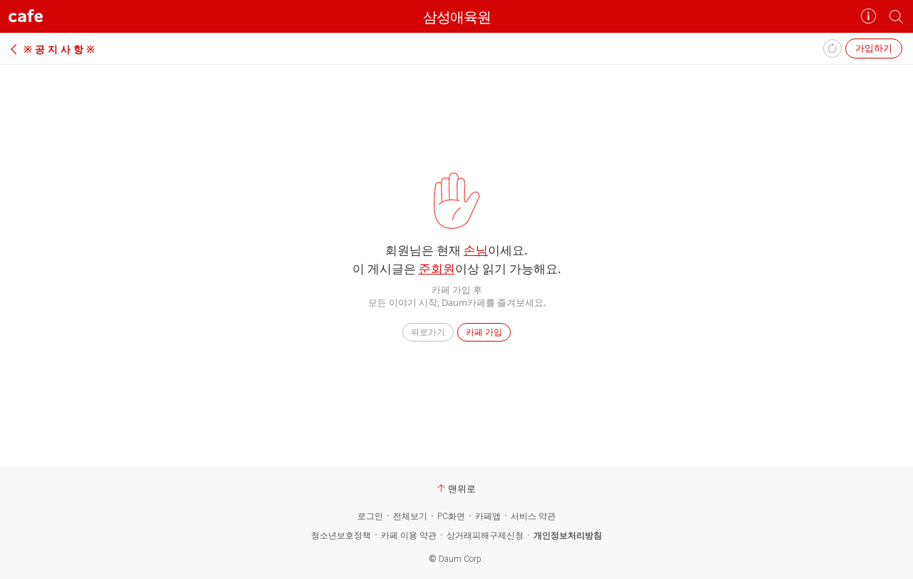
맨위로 (462, 488)
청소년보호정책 (341, 535)
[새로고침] (832, 48)
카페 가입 (484, 332)
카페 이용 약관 (409, 535)
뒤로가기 (428, 332)
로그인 (370, 516)
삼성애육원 (457, 16)
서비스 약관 (533, 516)
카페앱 (488, 516)
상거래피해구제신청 (485, 535)
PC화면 (451, 516)
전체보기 (410, 516)
